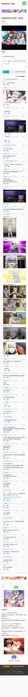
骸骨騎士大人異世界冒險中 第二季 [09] (10, 626)
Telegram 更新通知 (17, 671)
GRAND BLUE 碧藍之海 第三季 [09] (10, 612)
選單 (24, 3)
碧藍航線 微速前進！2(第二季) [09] (10, 635)
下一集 (3, 53)
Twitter (9, 671)
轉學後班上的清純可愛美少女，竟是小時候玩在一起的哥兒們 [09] (14, 615)
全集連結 (4, 51)
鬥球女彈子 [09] (5, 618)
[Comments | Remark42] (14, 317)
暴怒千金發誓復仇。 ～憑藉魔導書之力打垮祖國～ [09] (13, 628)
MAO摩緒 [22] (5, 633)
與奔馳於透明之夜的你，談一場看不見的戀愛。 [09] (13, 631)
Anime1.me (8, 3)
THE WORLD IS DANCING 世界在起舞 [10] (11, 623)
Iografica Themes (19, 673)
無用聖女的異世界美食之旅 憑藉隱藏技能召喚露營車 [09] (13, 621)
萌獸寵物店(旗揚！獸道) (9, 56)
